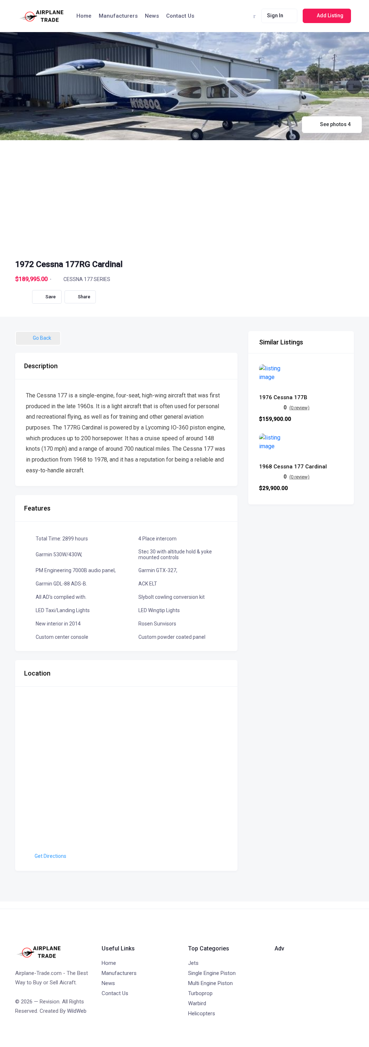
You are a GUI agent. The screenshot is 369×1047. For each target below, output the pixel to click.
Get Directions (50, 856)
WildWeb (76, 1011)
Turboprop (200, 993)
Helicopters (201, 1013)
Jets (193, 963)
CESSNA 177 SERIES (86, 279)
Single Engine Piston (212, 973)
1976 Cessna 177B (283, 397)
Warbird (197, 1003)
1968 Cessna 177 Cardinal (293, 466)
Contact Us (180, 16)
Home (84, 16)
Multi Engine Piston (210, 983)
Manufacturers (118, 16)
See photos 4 (335, 124)
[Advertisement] (184, 194)
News (152, 16)
